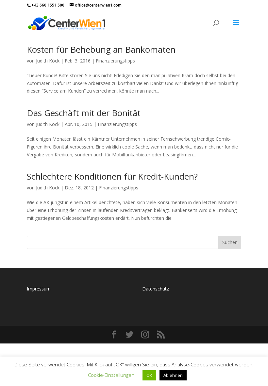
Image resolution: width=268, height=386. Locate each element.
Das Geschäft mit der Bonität (84, 113)
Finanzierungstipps (115, 61)
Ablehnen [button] (173, 375)
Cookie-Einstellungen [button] (111, 375)
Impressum (39, 289)
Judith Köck (47, 61)
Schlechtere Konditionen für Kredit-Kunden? (112, 176)
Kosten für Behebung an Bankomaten (101, 49)
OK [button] (149, 375)
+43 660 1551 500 (47, 5)
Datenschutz (155, 289)
